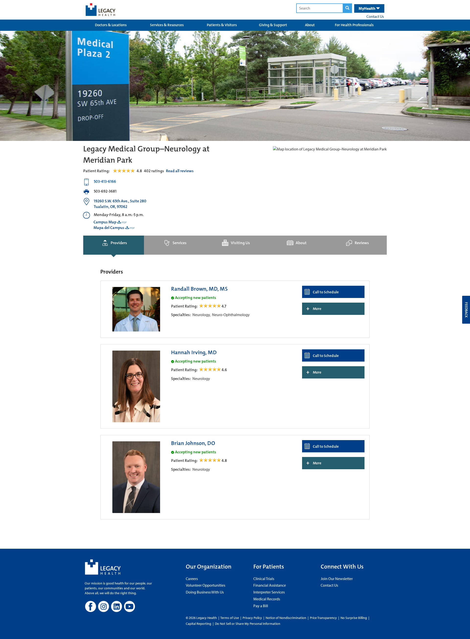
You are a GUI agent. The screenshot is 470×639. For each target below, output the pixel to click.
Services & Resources (167, 25)
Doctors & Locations (111, 25)
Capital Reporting (198, 623)
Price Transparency (323, 618)
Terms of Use (230, 618)
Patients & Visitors (222, 25)
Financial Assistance (269, 585)
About (310, 25)
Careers (192, 578)
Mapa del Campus (109, 227)
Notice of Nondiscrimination (286, 618)
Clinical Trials (263, 578)
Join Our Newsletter (337, 578)
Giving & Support (273, 25)
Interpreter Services (269, 592)
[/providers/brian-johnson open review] (210, 460)
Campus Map (105, 222)
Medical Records (266, 598)
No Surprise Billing (354, 618)
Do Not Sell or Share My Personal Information (247, 623)
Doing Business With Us (205, 592)
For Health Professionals (354, 25)
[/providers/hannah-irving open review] (210, 369)
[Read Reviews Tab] (127, 170)
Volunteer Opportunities (205, 585)
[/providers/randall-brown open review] (210, 306)
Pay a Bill (260, 605)
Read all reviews (180, 170)
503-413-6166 (105, 181)
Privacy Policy (252, 618)
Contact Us (375, 16)
